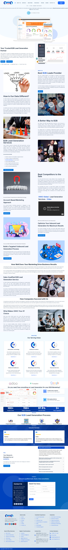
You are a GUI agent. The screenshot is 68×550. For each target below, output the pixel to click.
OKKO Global (65, 548)
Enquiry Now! (61, 3)
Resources (36, 2)
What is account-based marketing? (46, 471)
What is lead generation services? (46, 466)
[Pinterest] (15, 524)
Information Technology (13, 349)
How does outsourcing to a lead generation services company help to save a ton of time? (49, 462)
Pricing (42, 2)
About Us (19, 2)
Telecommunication (54, 349)
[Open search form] (56, 2)
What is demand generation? (44, 469)
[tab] (51, 447)
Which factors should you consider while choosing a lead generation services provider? (50, 458)
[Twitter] (20, 504)
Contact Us (52, 2)
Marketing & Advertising (34, 367)
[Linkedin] (18, 504)
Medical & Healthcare (13, 367)
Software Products (34, 349)
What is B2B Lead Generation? (45, 447)
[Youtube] (22, 504)
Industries (30, 2)
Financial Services (54, 367)
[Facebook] (14, 504)
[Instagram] (16, 504)
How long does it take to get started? (46, 464)
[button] (34, 13)
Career (46, 2)
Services (24, 2)
